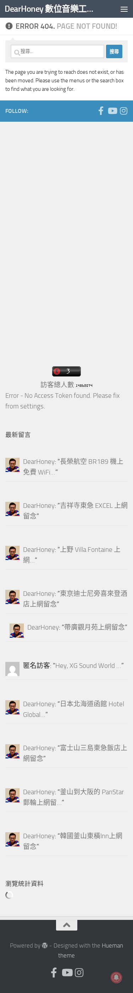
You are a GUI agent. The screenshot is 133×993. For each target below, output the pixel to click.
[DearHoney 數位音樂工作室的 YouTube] (112, 110)
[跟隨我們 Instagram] (123, 110)
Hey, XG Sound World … (88, 666)
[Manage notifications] (116, 977)
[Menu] (124, 9)
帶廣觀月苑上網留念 (94, 627)
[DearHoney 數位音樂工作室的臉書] (100, 110)
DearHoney (39, 462)
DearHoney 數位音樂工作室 (52, 9)
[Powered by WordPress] (45, 946)
